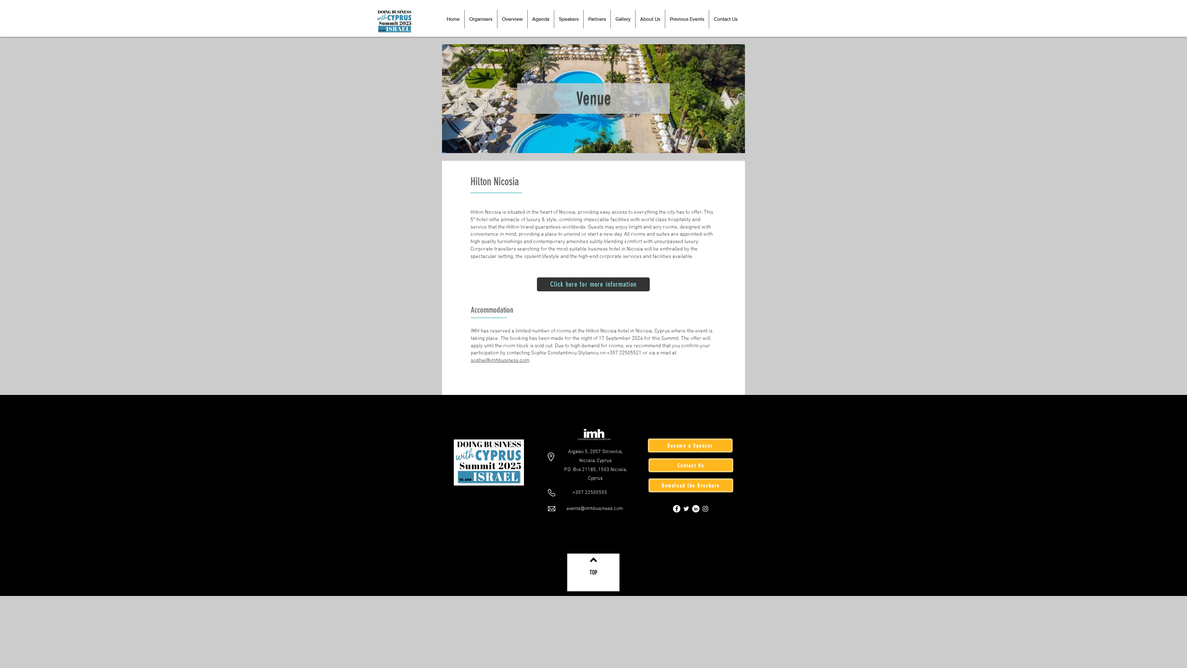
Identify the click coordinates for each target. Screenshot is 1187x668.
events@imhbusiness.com (595, 509)
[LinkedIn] (696, 508)
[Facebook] (676, 508)
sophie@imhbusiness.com (500, 361)
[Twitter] (686, 508)
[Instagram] (705, 508)
